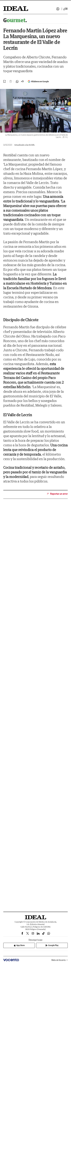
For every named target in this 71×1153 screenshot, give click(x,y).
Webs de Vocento (58, 960)
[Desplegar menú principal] (65, 9)
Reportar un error (59, 493)
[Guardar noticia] (4, 81)
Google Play (53, 945)
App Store (20, 945)
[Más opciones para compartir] (22, 82)
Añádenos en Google (40, 81)
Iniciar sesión (58, 9)
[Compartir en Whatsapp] (17, 82)
